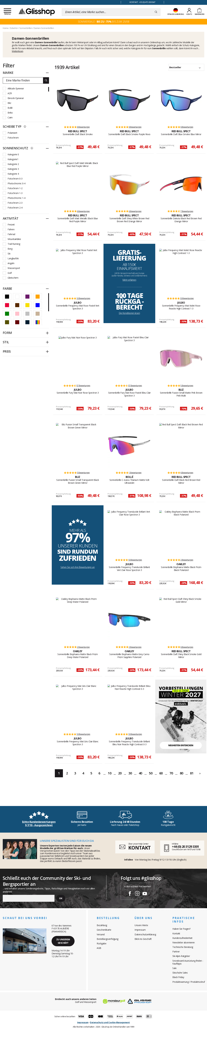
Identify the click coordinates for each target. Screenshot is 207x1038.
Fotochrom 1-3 (15, 193)
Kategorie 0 (13, 154)
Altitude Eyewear (16, 88)
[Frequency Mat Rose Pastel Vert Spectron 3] (77, 271)
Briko (10, 112)
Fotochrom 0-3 (15, 178)
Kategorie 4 (13, 173)
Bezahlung (102, 925)
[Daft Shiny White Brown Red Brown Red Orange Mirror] (129, 184)
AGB (99, 947)
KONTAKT (139, 847)
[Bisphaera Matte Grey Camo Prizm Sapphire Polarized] (129, 620)
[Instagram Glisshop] (137, 894)
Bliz (9, 102)
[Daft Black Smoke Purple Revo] (129, 100)
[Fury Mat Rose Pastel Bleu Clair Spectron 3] (129, 358)
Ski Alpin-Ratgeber (181, 956)
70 (171, 773)
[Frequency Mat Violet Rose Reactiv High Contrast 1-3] (181, 271)
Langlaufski (13, 258)
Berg (10, 248)
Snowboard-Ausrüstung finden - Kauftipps (187, 962)
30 (130, 773)
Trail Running (14, 243)
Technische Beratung (182, 947)
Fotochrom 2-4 (15, 207)
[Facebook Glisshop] (130, 894)
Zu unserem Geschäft (63, 941)
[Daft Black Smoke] (77, 100)
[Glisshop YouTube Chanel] (144, 894)
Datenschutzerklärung (145, 934)
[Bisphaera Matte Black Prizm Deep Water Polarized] (77, 620)
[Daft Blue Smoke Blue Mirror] (181, 100)
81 (191, 773)
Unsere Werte (141, 925)
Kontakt (176, 933)
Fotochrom (13, 137)
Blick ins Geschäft (143, 938)
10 (109, 773)
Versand (101, 934)
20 (120, 773)
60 (161, 773)
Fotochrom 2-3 (15, 202)
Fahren (11, 229)
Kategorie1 (13, 159)
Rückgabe (101, 943)
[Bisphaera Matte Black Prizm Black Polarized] (181, 532)
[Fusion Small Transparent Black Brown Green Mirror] (77, 445)
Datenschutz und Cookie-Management (110, 1022)
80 (181, 773)
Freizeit (11, 224)
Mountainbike (14, 239)
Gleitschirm (13, 277)
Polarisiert (12, 132)
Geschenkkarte (104, 929)
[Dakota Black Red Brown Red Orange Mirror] (181, 184)
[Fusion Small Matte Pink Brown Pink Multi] (181, 358)
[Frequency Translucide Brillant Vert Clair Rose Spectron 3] (129, 532)
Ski (9, 253)
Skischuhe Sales (180, 972)
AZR (10, 93)
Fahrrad (11, 234)
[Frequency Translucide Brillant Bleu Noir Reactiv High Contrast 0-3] (129, 707)
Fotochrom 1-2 (15, 188)
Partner (176, 951)
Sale (174, 968)
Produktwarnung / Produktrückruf (188, 981)
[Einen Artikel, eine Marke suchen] (156, 12)
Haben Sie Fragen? (181, 928)
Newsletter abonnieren (183, 942)
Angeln (11, 263)
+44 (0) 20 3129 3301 (185, 846)
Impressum (140, 929)
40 (140, 773)
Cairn (10, 117)
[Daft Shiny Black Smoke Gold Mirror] (181, 620)
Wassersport (14, 268)
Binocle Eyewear (16, 98)
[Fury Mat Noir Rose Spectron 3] (78, 358)
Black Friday (178, 977)
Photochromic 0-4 (16, 183)
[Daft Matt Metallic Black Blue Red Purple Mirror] (77, 184)
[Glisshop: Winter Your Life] (37, 11)
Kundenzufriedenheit (182, 937)
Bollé (10, 107)
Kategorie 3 (13, 168)
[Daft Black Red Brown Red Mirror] (181, 445)
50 (150, 773)
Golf (10, 272)
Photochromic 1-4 (16, 197)
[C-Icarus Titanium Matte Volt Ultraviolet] (129, 445)
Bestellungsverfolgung (107, 938)
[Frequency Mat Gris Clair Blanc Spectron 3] (77, 707)
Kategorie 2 (13, 164)
